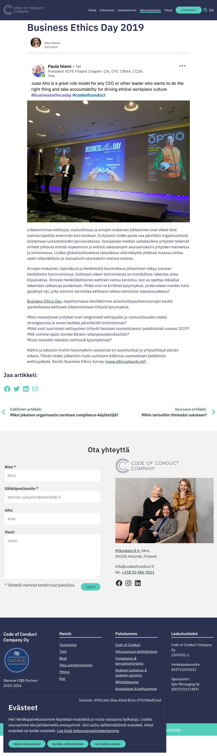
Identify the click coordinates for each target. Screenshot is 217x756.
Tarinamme (68, 644)
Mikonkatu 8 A (127, 550)
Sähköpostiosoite (21, 488)
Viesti (10, 532)
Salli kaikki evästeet (108, 744)
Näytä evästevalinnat (27, 744)
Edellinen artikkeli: (64, 411)
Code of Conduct (127, 644)
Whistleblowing (126, 681)
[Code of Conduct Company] (23, 10)
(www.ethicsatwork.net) (125, 361)
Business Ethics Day (45, 300)
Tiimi (63, 651)
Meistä (92, 10)
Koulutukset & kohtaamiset (136, 688)
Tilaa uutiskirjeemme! (76, 665)
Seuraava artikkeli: (174, 411)
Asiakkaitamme (127, 10)
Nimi (10, 466)
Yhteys (168, 10)
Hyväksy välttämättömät (67, 744)
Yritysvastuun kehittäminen (136, 651)
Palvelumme (107, 10)
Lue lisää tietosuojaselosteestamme (88, 730)
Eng (211, 9)
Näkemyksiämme (150, 10)
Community (189, 10)
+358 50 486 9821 (138, 571)
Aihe (9, 510)
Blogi (63, 658)
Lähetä (90, 587)
